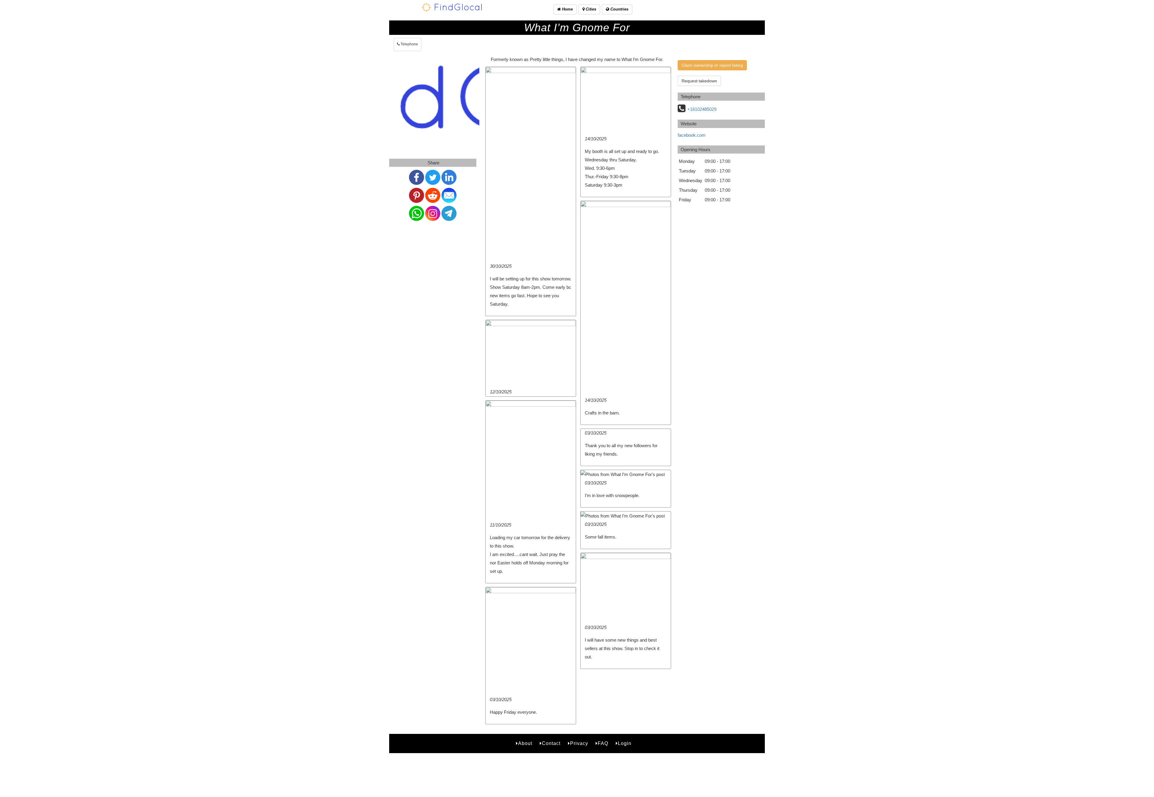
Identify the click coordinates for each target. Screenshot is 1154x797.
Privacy (579, 743)
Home (567, 9)
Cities (590, 9)
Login (624, 743)
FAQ (603, 743)
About (525, 743)
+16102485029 (701, 109)
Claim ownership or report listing (712, 65)
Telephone (409, 44)
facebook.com (692, 135)
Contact (551, 743)
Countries (618, 9)
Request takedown (699, 80)
